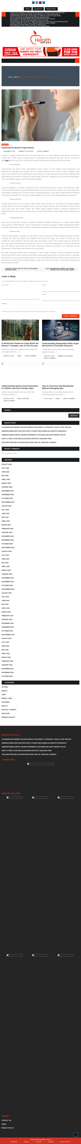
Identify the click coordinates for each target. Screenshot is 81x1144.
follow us (77, 14)
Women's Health (8, 717)
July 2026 (5, 468)
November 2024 (8, 540)
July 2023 (5, 597)
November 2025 (8, 494)
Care (4, 694)
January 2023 (7, 619)
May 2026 (5, 475)
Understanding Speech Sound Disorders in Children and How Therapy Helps (20, 387)
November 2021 (8, 672)
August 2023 (7, 593)
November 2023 (8, 581)
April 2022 (6, 653)
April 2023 (6, 608)
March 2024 (6, 570)
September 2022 (8, 634)
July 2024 (5, 555)
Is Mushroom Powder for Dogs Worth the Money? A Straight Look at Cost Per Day (20, 344)
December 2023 (8, 578)
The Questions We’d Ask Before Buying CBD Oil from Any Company (29, 442)
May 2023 (5, 604)
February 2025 (7, 528)
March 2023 (6, 612)
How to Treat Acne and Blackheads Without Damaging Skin (58, 387)
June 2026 (5, 472)
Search (77, 60)
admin (19, 356)
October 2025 (7, 498)
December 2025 (8, 491)
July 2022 (5, 642)
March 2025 (6, 525)
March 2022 (6, 657)
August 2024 (7, 551)
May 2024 (5, 563)
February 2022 (7, 661)
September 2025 (8, 502)
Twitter (37, 2)
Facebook (33, 2)
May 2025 (5, 517)
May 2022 (5, 650)
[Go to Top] (76, 1134)
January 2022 (7, 665)
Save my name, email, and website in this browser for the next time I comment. (29, 311)
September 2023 (8, 589)
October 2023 (7, 585)
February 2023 (7, 616)
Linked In (44, 2)
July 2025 (5, 510)
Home (28, 9)
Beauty (5, 691)
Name (44, 285)
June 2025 (5, 513)
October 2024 (7, 544)
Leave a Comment (43, 151)
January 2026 (7, 487)
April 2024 (6, 566)
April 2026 (6, 479)
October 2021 (7, 676)
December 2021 (8, 669)
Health (5, 144)
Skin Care (6, 713)
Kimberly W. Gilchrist (26, 151)
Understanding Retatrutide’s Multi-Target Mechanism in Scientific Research (60, 344)
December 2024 (8, 536)
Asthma (5, 687)
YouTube (40, 2)
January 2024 (7, 574)
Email (44, 294)
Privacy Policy (47, 3)
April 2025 (6, 521)
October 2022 (7, 631)
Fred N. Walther (23, 398)
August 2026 (7, 464)
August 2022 (7, 638)
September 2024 (8, 547)
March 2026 (6, 483)
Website (4, 303)
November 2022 (8, 627)
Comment (5, 285)
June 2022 (5, 646)
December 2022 (8, 623)
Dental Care (7, 698)
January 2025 (7, 532)
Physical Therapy (9, 710)
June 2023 (5, 600)
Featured (5, 702)
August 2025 (7, 506)
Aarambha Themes (44, 1139)
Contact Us (38, 9)
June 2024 (5, 559)
